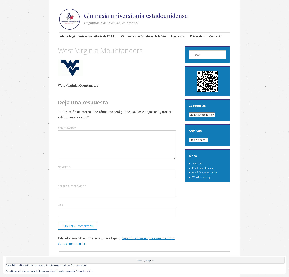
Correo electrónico (72, 186)
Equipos (176, 36)
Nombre (64, 167)
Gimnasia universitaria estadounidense (136, 16)
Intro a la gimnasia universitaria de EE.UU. (87, 36)
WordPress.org (201, 177)
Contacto (215, 36)
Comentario (67, 128)
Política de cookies (84, 271)
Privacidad (197, 36)
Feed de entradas (202, 168)
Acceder (197, 163)
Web (60, 205)
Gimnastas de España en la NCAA (143, 36)
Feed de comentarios (204, 172)
